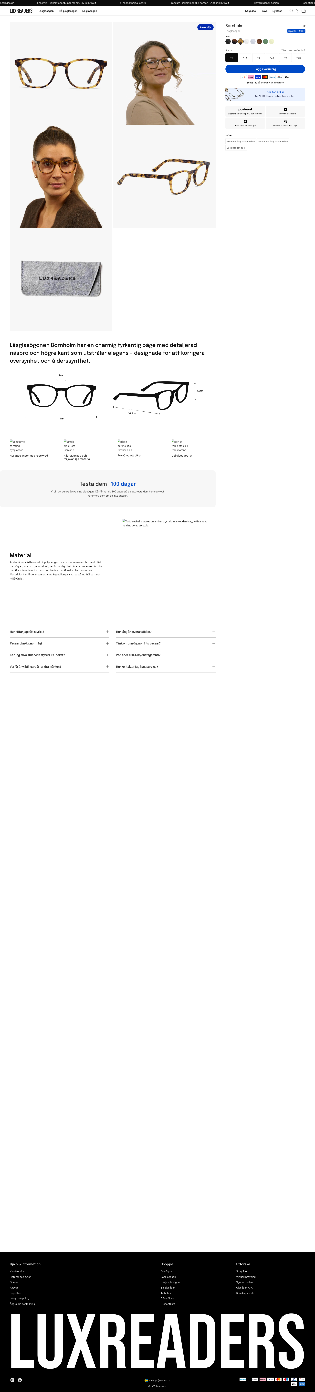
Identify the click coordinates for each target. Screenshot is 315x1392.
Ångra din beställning (22, 1304)
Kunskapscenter (245, 1293)
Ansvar (14, 1287)
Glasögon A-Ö (244, 1287)
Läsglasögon (168, 1277)
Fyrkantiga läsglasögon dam (273, 141)
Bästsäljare (167, 1298)
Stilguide (241, 1271)
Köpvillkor (15, 1293)
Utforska (243, 1264)
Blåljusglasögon (170, 1282)
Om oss (14, 1282)
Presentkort (168, 1304)
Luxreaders (161, 1386)
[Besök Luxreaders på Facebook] (19, 1380)
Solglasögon (168, 1287)
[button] (291, 11)
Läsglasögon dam (236, 147)
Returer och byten (20, 1277)
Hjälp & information (25, 1264)
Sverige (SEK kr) (158, 1380)
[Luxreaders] (21, 11)
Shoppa (167, 1264)
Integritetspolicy (19, 1298)
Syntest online (244, 1282)
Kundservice (17, 1271)
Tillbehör (166, 1293)
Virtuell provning (246, 1277)
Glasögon (166, 1271)
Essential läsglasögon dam (241, 141)
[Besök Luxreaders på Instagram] (12, 1380)
